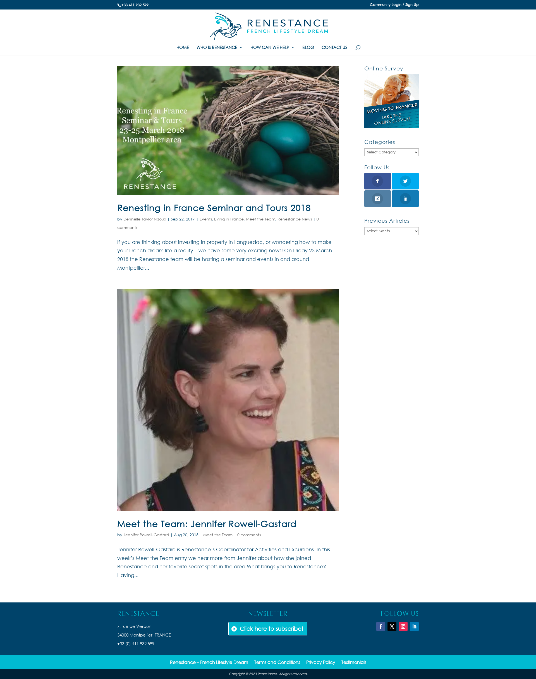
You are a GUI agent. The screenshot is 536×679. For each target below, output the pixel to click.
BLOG (308, 47)
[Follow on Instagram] (403, 626)
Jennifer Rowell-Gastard (146, 534)
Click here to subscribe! (271, 628)
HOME (182, 47)
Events (206, 219)
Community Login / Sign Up (394, 5)
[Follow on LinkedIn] (414, 626)
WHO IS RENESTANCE (217, 47)
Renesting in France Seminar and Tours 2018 (214, 207)
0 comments (249, 534)
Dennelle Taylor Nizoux (144, 219)
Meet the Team (260, 219)
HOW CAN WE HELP (269, 47)
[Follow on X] (391, 626)
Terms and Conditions (277, 662)
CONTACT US (334, 47)
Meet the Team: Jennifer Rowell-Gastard (206, 523)
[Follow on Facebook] (380, 626)
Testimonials (353, 662)
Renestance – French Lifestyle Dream (209, 662)
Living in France (229, 219)
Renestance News (294, 219)
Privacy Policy (320, 662)
